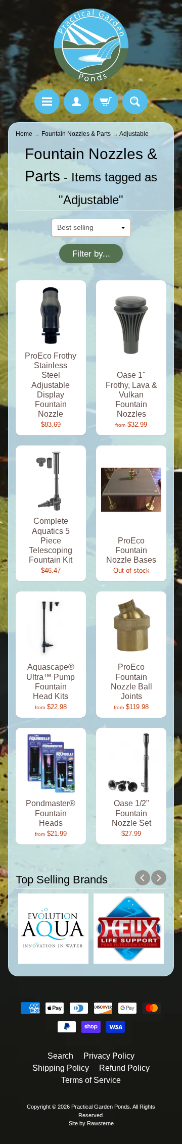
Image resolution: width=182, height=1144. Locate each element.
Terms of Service (91, 1080)
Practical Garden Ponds (100, 1107)
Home (24, 134)
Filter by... (91, 254)
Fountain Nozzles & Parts (76, 134)
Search (60, 1056)
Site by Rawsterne (91, 1123)
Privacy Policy (108, 1056)
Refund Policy (124, 1068)
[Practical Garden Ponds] (91, 46)
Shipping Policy (60, 1068)
